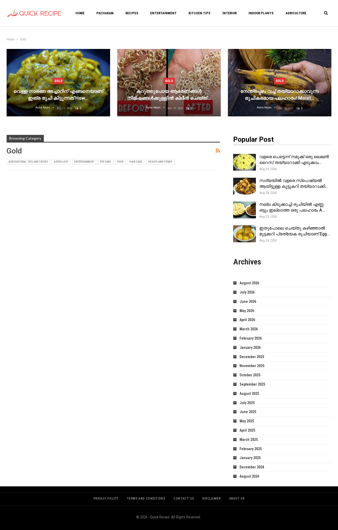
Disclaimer (211, 498)
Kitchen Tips (199, 13)
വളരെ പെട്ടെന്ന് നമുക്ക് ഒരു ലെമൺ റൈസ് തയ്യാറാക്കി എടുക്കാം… (294, 160)
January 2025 (250, 458)
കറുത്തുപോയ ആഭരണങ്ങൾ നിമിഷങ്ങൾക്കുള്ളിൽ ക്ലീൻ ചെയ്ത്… (168, 95)
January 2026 (250, 347)
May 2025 (247, 421)
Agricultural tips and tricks (28, 161)
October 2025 (250, 375)
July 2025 (247, 403)
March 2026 (249, 329)
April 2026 (247, 320)
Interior (229, 13)
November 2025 (252, 366)
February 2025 (251, 449)
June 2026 (248, 301)
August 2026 (249, 283)
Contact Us (183, 498)
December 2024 (252, 467)
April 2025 (247, 430)
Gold (58, 81)
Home (80, 13)
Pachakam (105, 13)
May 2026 (247, 311)
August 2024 (249, 476)
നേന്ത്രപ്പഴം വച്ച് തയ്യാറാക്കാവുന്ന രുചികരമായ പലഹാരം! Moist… (279, 95)
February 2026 (251, 338)
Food (120, 161)
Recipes (131, 13)
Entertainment (163, 13)
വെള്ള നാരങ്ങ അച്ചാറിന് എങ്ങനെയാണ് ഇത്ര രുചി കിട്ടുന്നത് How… (58, 95)
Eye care (105, 161)
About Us (237, 498)
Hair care (135, 161)
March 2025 (249, 439)
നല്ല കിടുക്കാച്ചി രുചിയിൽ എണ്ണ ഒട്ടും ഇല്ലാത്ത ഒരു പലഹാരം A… (292, 207)
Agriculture (295, 13)
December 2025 (252, 357)
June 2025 (248, 412)
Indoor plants (261, 13)
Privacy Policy (105, 498)
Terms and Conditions (146, 498)
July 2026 (247, 292)
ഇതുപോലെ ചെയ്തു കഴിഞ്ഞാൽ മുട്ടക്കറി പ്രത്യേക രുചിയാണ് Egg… (294, 231)
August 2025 (249, 393)
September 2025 (252, 384)
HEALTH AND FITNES (160, 161)
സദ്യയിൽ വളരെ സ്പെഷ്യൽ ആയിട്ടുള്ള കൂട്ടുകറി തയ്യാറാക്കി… (293, 183)
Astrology (61, 161)
